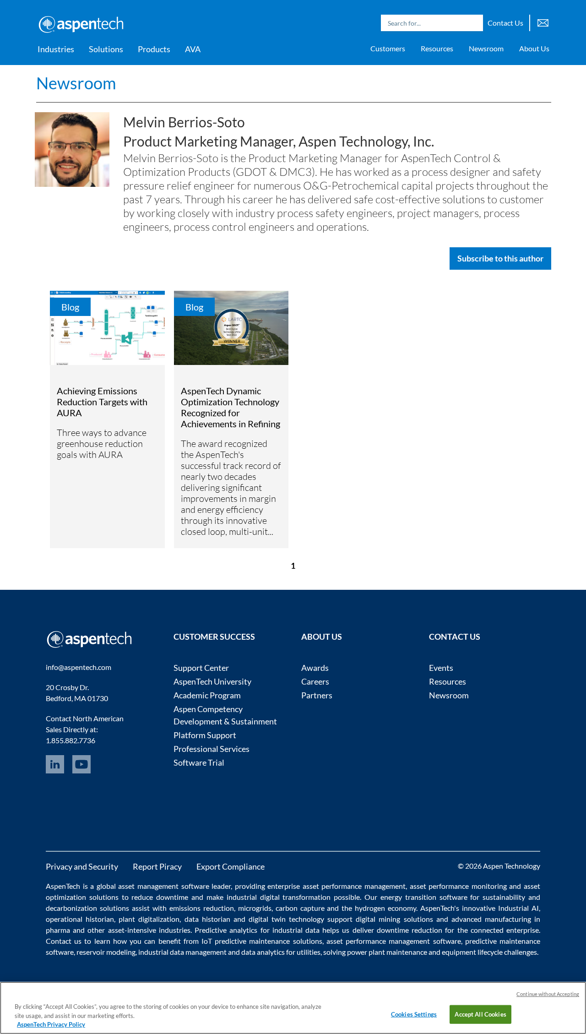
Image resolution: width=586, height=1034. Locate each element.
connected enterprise (505, 929)
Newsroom (486, 48)
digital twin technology (286, 918)
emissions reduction (201, 907)
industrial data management (182, 951)
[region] (293, 1008)
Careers (315, 681)
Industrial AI (518, 907)
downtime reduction (409, 929)
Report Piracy (157, 866)
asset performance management (354, 886)
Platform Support (205, 735)
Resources (437, 48)
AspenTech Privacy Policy (51, 1024)
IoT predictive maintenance (245, 940)
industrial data (296, 929)
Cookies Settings (414, 1014)
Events (441, 668)
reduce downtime (159, 897)
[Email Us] (542, 21)
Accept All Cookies (480, 1014)
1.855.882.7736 (70, 740)
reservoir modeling (106, 951)
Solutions (106, 49)
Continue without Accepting (547, 994)
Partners (316, 695)
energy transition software (423, 897)
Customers (387, 48)
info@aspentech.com (78, 667)
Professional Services (212, 749)
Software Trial (199, 762)
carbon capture (300, 907)
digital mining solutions (394, 918)
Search (474, 23)
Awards (315, 668)
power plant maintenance (387, 951)
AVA (193, 49)
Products (154, 49)
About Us (534, 48)
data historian (207, 918)
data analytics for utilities (280, 951)
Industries (56, 49)
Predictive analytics (226, 929)
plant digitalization (149, 918)
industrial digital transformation (279, 897)
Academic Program (207, 695)
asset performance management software (393, 940)
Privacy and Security (82, 866)
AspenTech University (212, 681)
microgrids (254, 907)
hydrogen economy (385, 907)
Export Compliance (230, 866)
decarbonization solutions (87, 907)
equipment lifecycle (472, 951)
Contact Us (505, 22)
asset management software (163, 886)
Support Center (201, 668)
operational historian (80, 918)
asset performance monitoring (458, 886)
